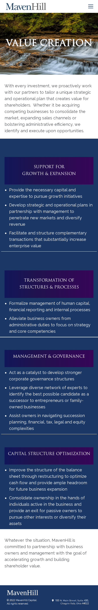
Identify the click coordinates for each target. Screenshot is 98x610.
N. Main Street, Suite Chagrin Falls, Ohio (72, 602)
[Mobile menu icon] (90, 6)
